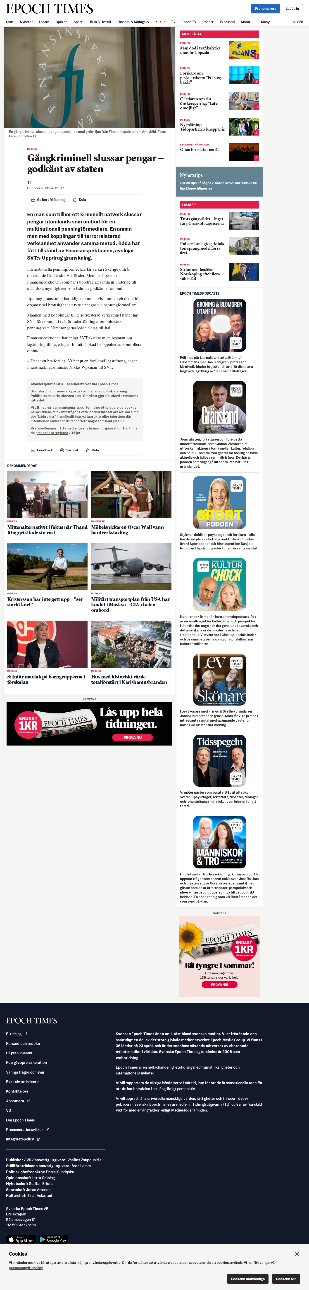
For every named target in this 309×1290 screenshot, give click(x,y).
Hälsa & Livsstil (99, 22)
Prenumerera (265, 8)
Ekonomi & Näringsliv (133, 22)
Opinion (61, 22)
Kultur (160, 22)
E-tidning (13, 1034)
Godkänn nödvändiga (248, 1279)
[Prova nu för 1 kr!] (89, 724)
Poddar (208, 22)
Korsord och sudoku (23, 1043)
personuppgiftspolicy (26, 1268)
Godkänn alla (286, 1279)
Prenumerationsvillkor (24, 1129)
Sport (78, 22)
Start (10, 22)
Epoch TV (189, 22)
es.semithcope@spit (196, 188)
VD (8, 1110)
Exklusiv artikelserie (22, 1081)
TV (173, 22)
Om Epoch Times (20, 1120)
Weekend (227, 22)
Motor (245, 22)
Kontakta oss (17, 1091)
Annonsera (15, 1101)
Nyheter (26, 22)
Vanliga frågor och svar (25, 1072)
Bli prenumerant (19, 1053)
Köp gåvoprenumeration (26, 1062)
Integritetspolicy (20, 1139)
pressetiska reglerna (52, 433)
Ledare (44, 22)
